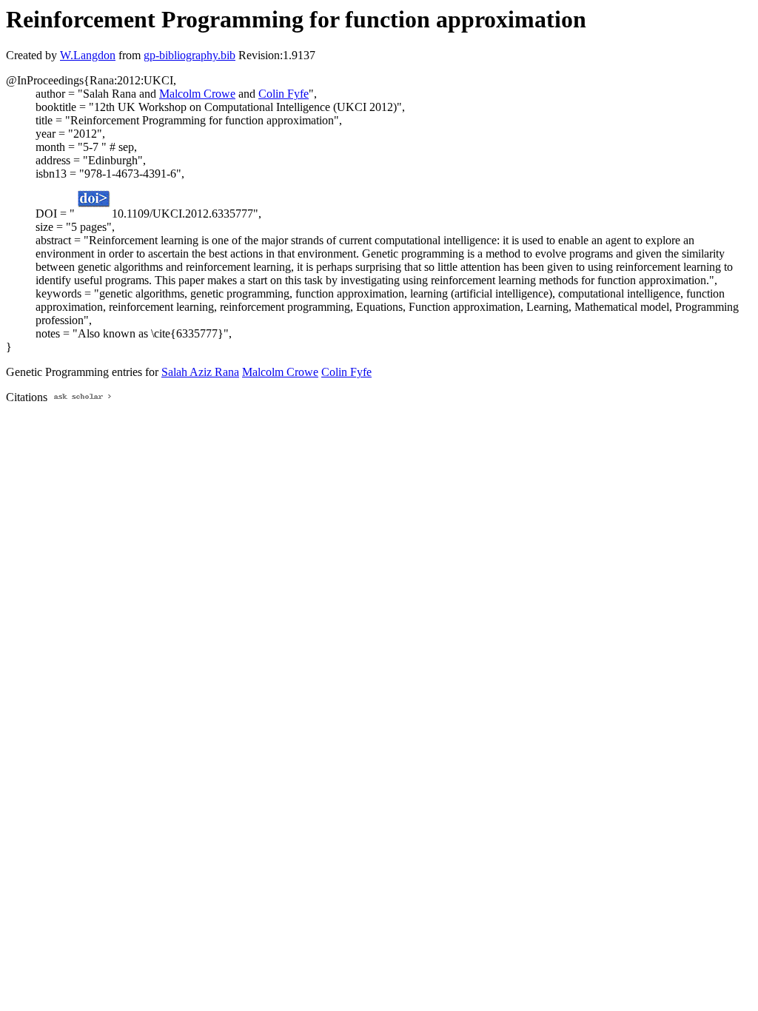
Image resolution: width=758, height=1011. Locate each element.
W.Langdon (87, 55)
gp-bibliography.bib (189, 55)
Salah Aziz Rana (200, 372)
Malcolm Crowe (197, 93)
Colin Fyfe (283, 93)
